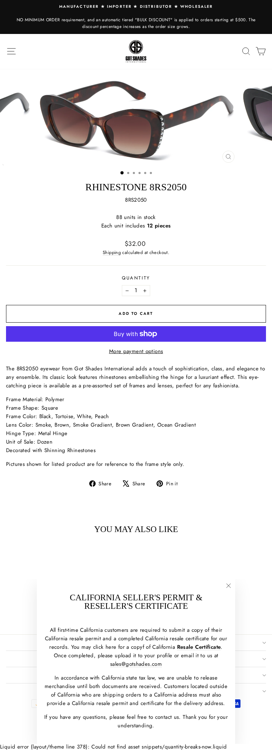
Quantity (136, 278)
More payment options (136, 351)
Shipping (112, 252)
